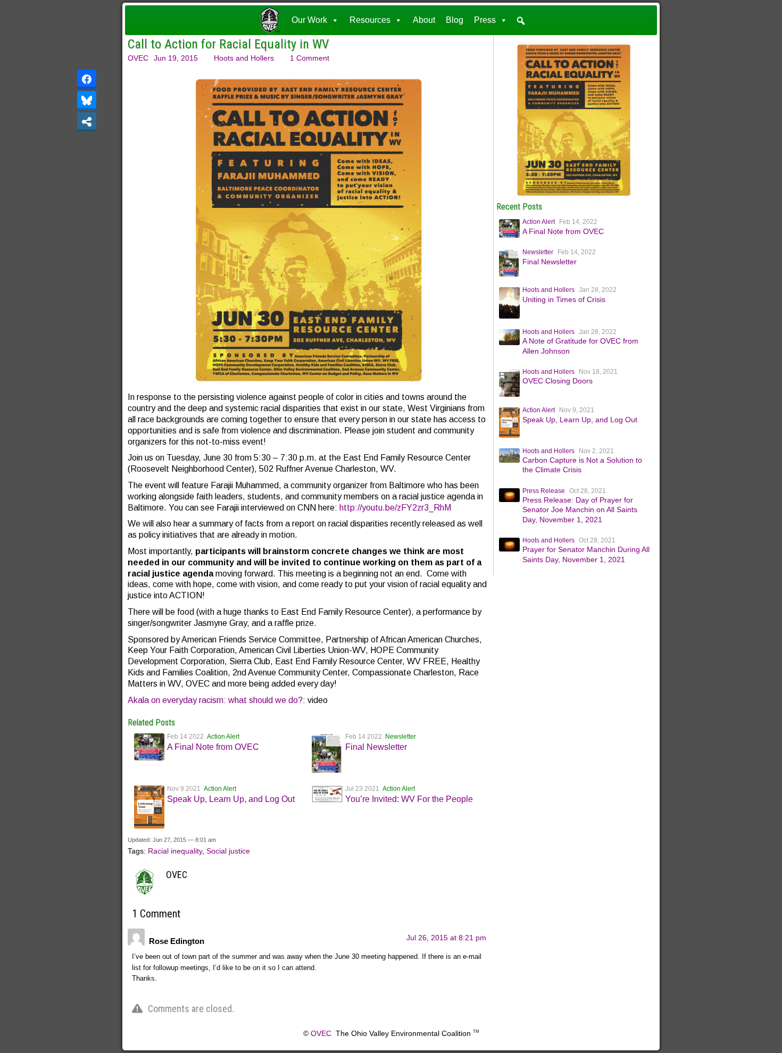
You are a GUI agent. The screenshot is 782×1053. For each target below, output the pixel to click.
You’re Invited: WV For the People (409, 799)
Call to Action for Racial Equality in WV (228, 44)
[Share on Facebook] (86, 79)
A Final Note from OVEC (213, 746)
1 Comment (309, 58)
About (424, 19)
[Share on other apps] (86, 121)
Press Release (543, 491)
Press (485, 19)
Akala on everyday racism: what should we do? (215, 700)
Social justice (228, 851)
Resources (370, 19)
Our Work (309, 19)
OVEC (138, 58)
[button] (521, 21)
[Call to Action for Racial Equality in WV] (574, 197)
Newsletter (400, 736)
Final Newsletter (376, 746)
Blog (454, 19)
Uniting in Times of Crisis (563, 299)
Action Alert (223, 736)
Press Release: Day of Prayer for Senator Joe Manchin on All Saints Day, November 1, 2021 (579, 509)
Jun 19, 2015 (176, 58)
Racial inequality (175, 851)
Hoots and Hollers (244, 58)
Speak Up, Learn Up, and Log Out (231, 799)
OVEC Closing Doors (557, 381)
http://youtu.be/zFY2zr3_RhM (395, 507)
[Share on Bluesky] (86, 100)
